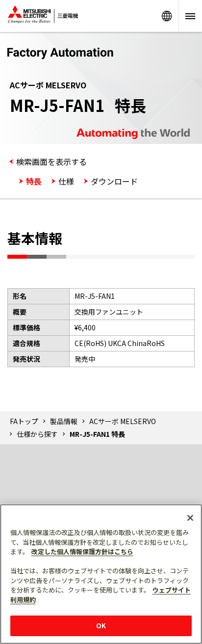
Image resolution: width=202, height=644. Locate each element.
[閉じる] (190, 518)
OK (101, 625)
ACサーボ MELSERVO (122, 421)
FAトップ (24, 421)
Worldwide (166, 16)
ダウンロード (114, 181)
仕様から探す (37, 434)
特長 (34, 181)
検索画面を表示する (51, 161)
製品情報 (63, 421)
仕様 (66, 181)
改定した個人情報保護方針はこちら (82, 551)
